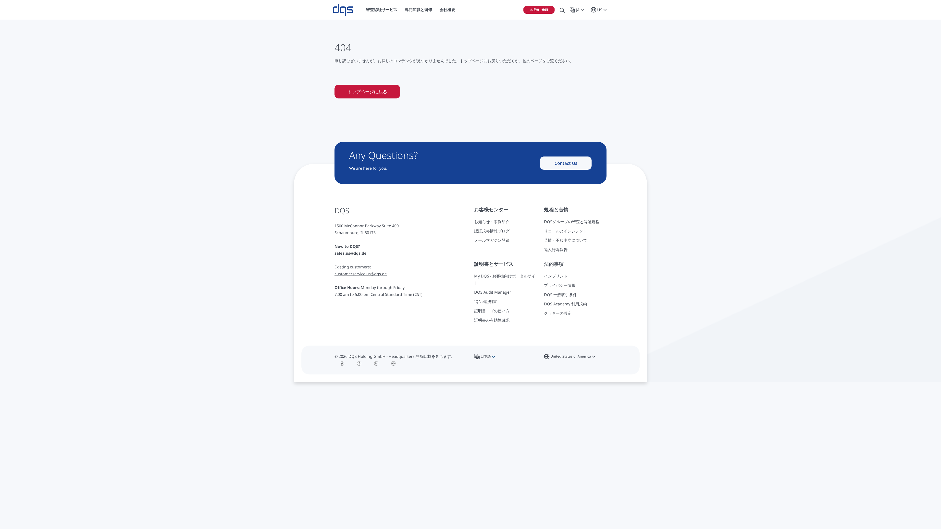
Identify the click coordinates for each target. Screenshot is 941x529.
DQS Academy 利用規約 (565, 304)
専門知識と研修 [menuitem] (418, 9)
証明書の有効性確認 (491, 320)
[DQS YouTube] (393, 363)
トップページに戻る (367, 92)
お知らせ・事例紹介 (491, 221)
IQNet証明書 (485, 301)
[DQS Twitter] (342, 363)
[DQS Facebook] (359, 363)
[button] (577, 9)
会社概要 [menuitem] (447, 9)
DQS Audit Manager (492, 292)
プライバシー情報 (559, 285)
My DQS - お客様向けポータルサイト (504, 279)
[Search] (562, 9)
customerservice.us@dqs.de (360, 274)
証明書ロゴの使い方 (491, 310)
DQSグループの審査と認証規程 (571, 221)
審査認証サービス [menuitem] (381, 9)
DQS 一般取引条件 (560, 294)
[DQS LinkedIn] (376, 363)
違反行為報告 (556, 249)
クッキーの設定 (557, 313)
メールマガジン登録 (491, 240)
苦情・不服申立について (565, 240)
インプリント (556, 276)
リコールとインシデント (565, 231)
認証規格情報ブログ (491, 231)
